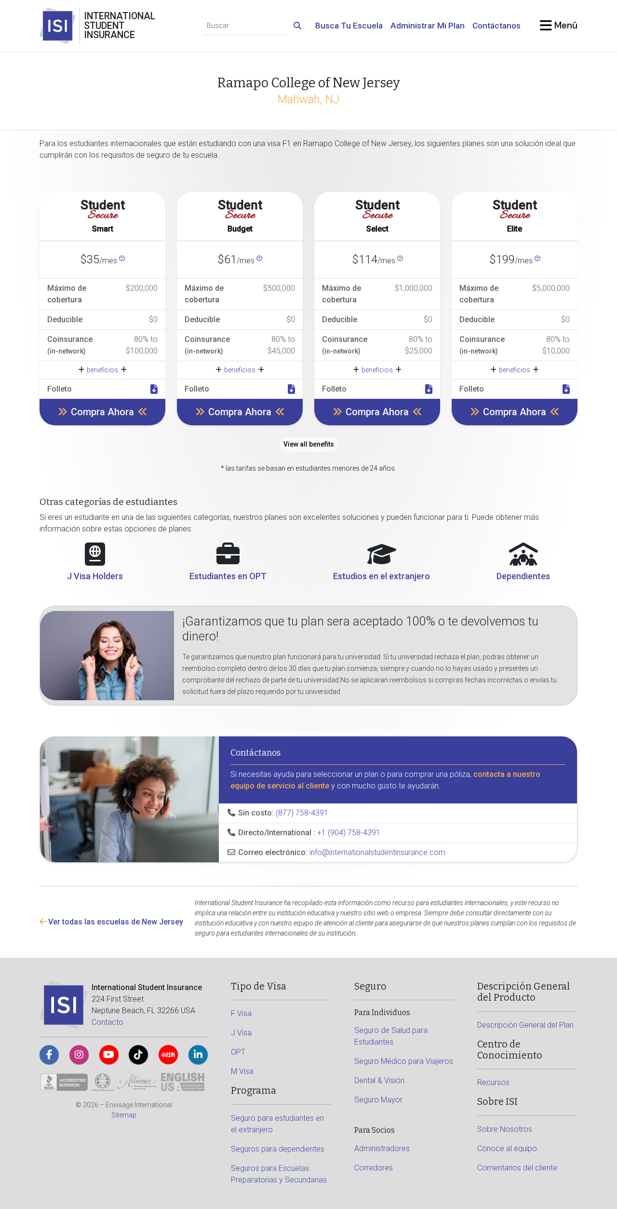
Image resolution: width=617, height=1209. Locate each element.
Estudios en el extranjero (381, 576)
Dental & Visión (379, 1080)
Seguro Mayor (378, 1099)
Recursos (493, 1082)
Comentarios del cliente (517, 1167)
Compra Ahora (102, 412)
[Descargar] (154, 389)
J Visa (241, 1032)
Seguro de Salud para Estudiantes (391, 1036)
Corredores (373, 1167)
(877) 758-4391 (302, 812)
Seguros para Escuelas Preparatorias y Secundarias (279, 1174)
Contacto (107, 1022)
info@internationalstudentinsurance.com (377, 852)
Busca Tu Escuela (349, 25)
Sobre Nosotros (504, 1129)
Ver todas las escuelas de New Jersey (114, 921)
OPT (238, 1052)
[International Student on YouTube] (109, 1054)
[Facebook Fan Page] (49, 1054)
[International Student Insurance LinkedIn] (198, 1054)
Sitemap (123, 1115)
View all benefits (308, 444)
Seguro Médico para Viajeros (403, 1061)
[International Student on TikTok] (138, 1054)
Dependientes (523, 576)
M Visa (242, 1071)
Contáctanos (496, 25)
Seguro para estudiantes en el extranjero (277, 1124)
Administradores (382, 1148)
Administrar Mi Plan (427, 25)
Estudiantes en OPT (228, 576)
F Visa (241, 1013)
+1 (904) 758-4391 (348, 832)
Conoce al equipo (507, 1148)
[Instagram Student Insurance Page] (79, 1054)
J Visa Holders (95, 576)
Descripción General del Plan (525, 1025)
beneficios (102, 370)
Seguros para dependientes (277, 1149)
